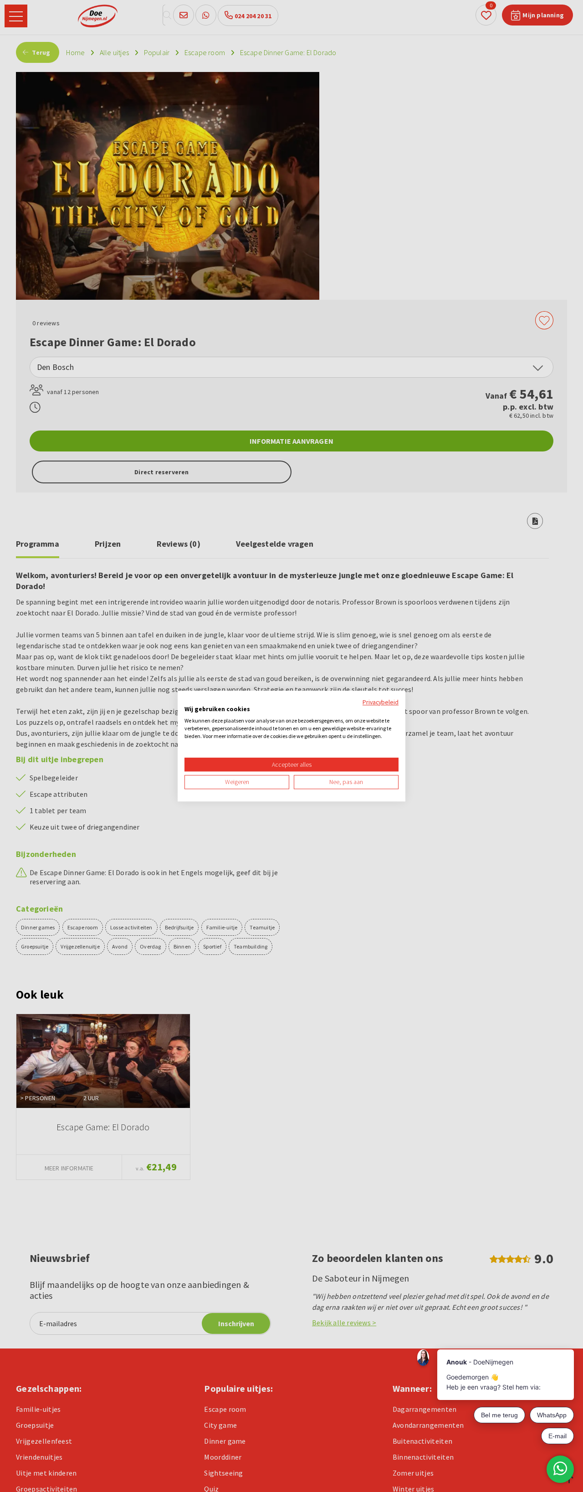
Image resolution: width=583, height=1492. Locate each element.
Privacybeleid (381, 702)
